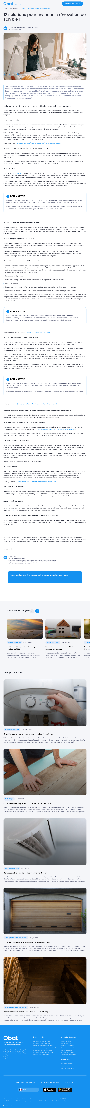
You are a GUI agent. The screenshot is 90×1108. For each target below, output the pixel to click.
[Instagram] (25, 1051)
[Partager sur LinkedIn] (9, 74)
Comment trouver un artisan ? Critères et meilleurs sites (36, 481)
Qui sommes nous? (67, 1063)
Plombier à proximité (67, 1052)
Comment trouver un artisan (42, 1041)
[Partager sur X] (18, 74)
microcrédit (17, 173)
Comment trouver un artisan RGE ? (43, 1052)
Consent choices (8, 1106)
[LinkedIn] (6, 1051)
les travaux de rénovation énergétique (39, 332)
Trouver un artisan (66, 1041)
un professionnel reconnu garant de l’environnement (55, 429)
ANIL (13, 510)
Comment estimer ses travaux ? (43, 1043)
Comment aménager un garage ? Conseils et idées (27, 942)
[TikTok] (6, 1056)
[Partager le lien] (5, 74)
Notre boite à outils (67, 1066)
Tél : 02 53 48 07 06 (68, 1082)
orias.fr (63, 1100)
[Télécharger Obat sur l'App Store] (50, 1090)
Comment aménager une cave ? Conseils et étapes (27, 1012)
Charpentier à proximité (68, 1054)
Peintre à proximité (67, 1050)
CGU (40, 1082)
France (25, 1089)
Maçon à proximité (66, 1043)
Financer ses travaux (14, 8)
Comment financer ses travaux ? (43, 1045)
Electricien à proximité (67, 1045)
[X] (15, 1051)
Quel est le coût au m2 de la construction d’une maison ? (37, 404)
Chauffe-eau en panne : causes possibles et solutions (28, 734)
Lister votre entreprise (67, 1068)
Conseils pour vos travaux (41, 1054)
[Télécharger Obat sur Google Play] (65, 1090)
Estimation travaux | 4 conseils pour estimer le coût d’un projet (38, 143)
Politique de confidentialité (52, 1082)
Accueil (5, 8)
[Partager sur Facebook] (13, 74)
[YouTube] (20, 1051)
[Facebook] (11, 1051)
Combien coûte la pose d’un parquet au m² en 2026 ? (28, 803)
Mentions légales (31, 1082)
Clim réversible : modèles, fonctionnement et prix (26, 873)
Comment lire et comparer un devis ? (44, 1048)
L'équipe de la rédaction (18, 27)
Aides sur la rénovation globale (42, 1050)
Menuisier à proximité (67, 1048)
